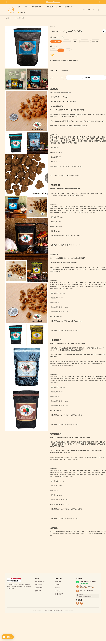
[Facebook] (77, 603)
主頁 (7, 18)
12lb (60, 50)
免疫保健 (57, 591)
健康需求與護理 (36, 7)
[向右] (100, 2)
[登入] (93, 9)
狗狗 (19, 7)
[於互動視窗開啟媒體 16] (26, 367)
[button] (89, 9)
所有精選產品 (59, 594)
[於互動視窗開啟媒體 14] (15, 335)
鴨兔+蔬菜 (95, 41)
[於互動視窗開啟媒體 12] (37, 271)
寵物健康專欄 (38, 585)
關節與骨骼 (58, 581)
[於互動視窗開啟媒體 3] (37, 79)
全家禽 (67, 41)
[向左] (6, 2)
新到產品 (58, 7)
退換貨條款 (38, 591)
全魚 (75, 41)
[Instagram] (81, 603)
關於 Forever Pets (40, 581)
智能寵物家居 (49, 7)
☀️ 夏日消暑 (21, 12)
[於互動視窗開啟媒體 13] (26, 303)
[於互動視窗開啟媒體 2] (15, 79)
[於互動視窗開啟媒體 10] (26, 239)
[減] (52, 77)
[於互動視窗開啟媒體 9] (37, 207)
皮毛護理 (57, 585)
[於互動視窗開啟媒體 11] (15, 271)
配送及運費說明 (39, 588)
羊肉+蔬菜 (84, 41)
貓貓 (26, 7)
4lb (53, 50)
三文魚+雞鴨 (56, 41)
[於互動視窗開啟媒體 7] (26, 175)
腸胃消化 (57, 588)
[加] (62, 77)
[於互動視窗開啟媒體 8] (15, 207)
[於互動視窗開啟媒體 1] (26, 47)
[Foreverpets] (11, 10)
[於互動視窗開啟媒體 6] (37, 143)
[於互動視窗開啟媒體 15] (37, 335)
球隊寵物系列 (68, 7)
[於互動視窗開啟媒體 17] (26, 409)
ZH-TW (81, 9)
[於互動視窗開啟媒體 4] (26, 111)
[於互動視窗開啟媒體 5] (15, 143)
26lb (68, 50)
